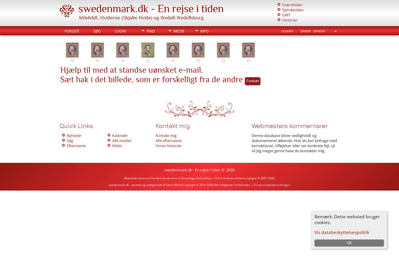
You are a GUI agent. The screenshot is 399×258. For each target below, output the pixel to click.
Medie (178, 31)
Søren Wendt (173, 185)
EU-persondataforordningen (272, 185)
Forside (72, 31)
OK (349, 243)
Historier (290, 20)
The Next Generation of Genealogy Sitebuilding (180, 178)
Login (120, 31)
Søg (97, 31)
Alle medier (122, 140)
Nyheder (74, 135)
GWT (286, 15)
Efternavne (76, 145)
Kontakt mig (166, 135)
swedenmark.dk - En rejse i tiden (151, 8)
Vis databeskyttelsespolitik (341, 232)
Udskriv (287, 31)
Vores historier (169, 145)
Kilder (117, 145)
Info (204, 31)
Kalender (120, 135)
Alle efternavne (169, 140)
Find (151, 31)
